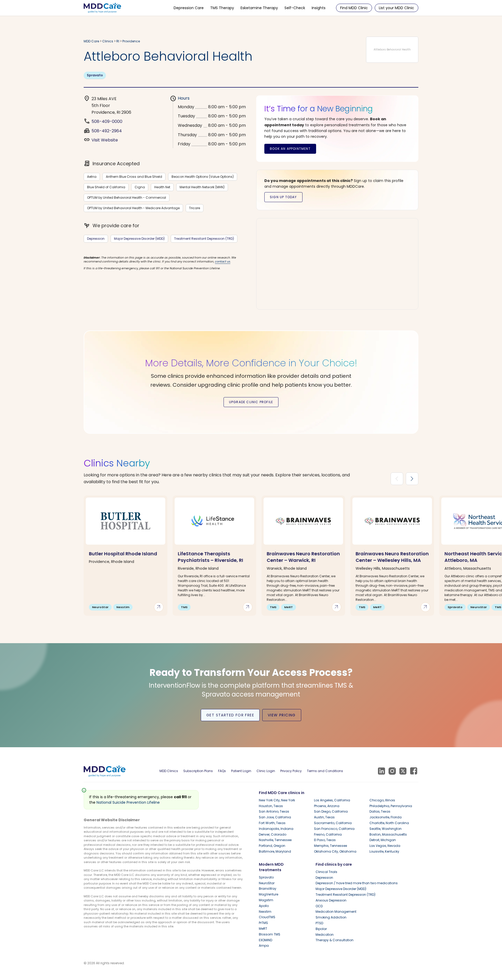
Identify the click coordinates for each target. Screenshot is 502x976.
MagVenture (268, 894)
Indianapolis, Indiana (276, 828)
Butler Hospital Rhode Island (123, 553)
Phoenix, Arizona (326, 806)
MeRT (263, 928)
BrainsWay (267, 888)
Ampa (264, 945)
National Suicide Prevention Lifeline (128, 802)
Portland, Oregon (272, 845)
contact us (222, 261)
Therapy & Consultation (334, 940)
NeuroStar (267, 883)
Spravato (95, 75)
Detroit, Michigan (382, 840)
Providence (131, 41)
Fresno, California (328, 834)
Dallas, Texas (379, 811)
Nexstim (265, 911)
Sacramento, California (333, 823)
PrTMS (263, 923)
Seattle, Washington (385, 828)
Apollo (264, 906)
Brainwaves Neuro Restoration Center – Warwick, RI (303, 556)
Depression (96, 238)
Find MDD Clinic (354, 7)
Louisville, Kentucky (384, 851)
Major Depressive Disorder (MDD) (139, 238)
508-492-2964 (107, 131)
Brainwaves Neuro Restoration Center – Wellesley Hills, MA (392, 556)
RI (117, 41)
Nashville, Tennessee (275, 840)
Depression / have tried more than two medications (357, 883)
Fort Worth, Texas (272, 823)
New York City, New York (277, 800)
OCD (319, 906)
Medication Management (336, 911)
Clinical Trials (326, 872)
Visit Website (105, 140)
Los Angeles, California (332, 800)
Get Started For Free (230, 715)
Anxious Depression (331, 900)
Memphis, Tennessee (330, 845)
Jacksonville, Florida (385, 817)
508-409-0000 (107, 121)
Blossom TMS (269, 934)
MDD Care (91, 41)
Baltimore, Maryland (275, 851)
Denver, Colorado (272, 834)
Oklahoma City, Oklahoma (335, 851)
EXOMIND (265, 940)
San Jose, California (275, 817)
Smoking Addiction (331, 917)
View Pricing (282, 715)
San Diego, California (331, 811)
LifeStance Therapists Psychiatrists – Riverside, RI (210, 556)
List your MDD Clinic (396, 7)
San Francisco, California (334, 828)
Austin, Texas (324, 817)
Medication (325, 934)
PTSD (319, 923)
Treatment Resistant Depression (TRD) (204, 238)
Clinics (107, 41)
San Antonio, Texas (274, 811)
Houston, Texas (271, 806)
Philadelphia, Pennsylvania (390, 806)
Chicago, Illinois (382, 800)
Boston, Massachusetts (388, 834)
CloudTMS (267, 917)
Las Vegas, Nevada (384, 845)
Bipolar (321, 929)
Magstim (266, 900)
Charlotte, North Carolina (389, 823)
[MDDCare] (102, 7)
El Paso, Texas (325, 840)
